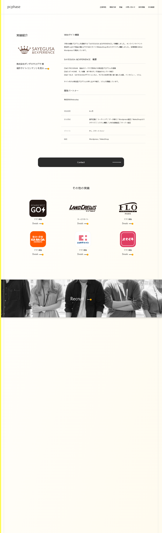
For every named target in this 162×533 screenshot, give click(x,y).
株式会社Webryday (71, 99)
